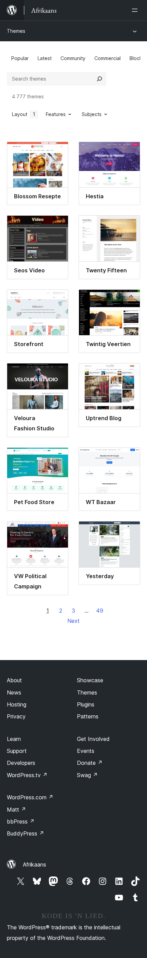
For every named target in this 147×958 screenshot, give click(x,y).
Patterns (87, 716)
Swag (87, 775)
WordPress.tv (27, 775)
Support (17, 750)
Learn (14, 738)
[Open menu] (136, 10)
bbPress (21, 821)
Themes (16, 31)
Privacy (16, 716)
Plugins (85, 704)
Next (73, 620)
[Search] (99, 79)
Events (85, 750)
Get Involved (93, 738)
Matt (16, 809)
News (14, 692)
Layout (23, 114)
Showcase (90, 680)
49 (99, 610)
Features (56, 114)
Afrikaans (34, 864)
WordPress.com (30, 797)
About (14, 680)
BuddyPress (25, 833)
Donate (90, 762)
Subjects (92, 114)
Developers (21, 762)
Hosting (16, 704)
